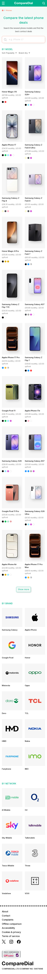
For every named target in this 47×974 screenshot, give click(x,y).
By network (9, 783)
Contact (6, 915)
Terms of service (11, 936)
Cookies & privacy (11, 932)
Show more (23, 589)
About (5, 911)
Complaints (7, 920)
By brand (7, 603)
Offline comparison (12, 924)
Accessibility (8, 928)
